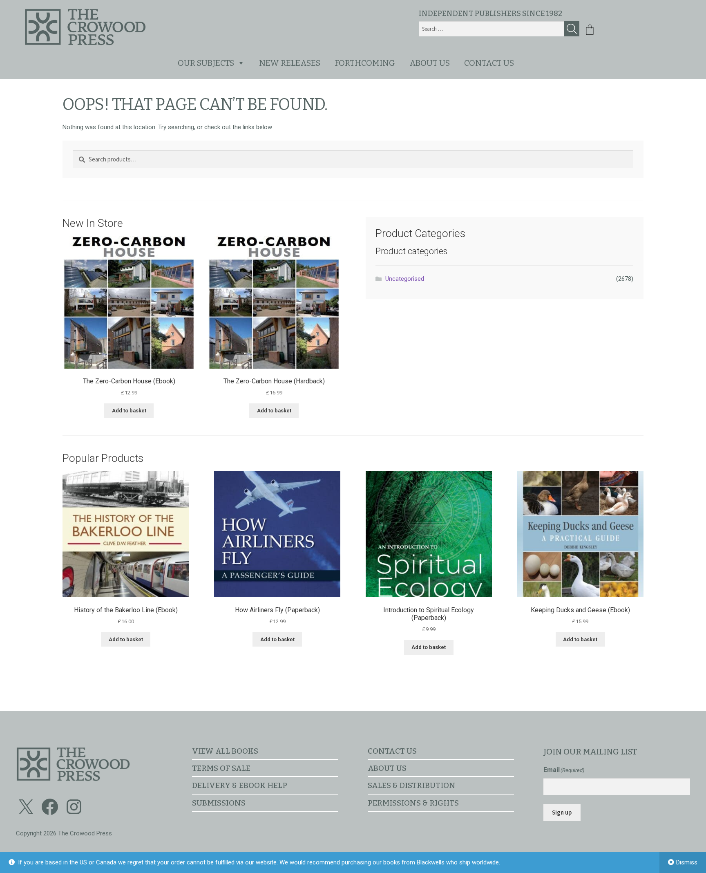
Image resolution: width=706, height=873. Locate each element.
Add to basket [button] (129, 410)
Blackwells (431, 862)
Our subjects (206, 63)
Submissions (219, 803)
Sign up (562, 812)
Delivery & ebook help (239, 785)
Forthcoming (365, 63)
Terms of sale (221, 768)
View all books (225, 751)
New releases (289, 63)
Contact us (489, 63)
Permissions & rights (413, 803)
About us (429, 63)
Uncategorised (404, 278)
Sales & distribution (412, 785)
